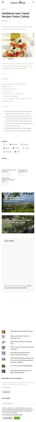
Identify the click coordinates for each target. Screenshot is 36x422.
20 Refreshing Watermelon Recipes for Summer (8, 179)
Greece (6, 195)
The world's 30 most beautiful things (21, 365)
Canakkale (7, 218)
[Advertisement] (16, 313)
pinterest (10, 58)
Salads (3, 9)
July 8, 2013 (7, 225)
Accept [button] (17, 418)
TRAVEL (11, 195)
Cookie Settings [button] (8, 418)
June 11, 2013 (7, 204)
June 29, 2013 (5, 20)
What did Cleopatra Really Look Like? (21, 331)
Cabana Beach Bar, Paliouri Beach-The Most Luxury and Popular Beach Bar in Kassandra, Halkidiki (21, 360)
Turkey (18, 218)
